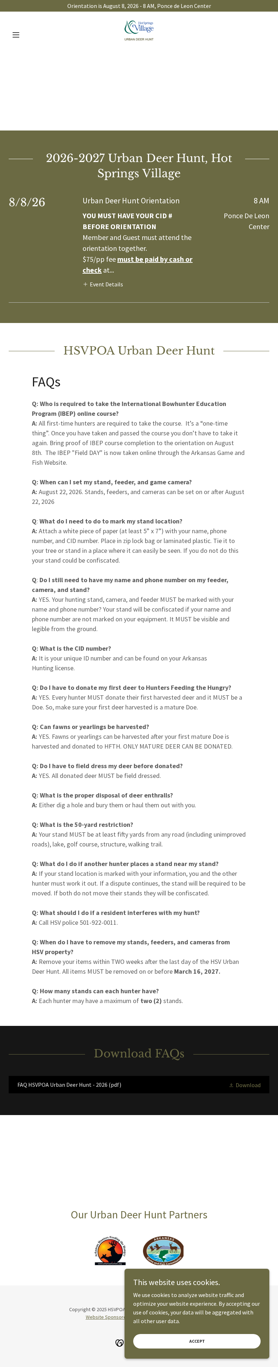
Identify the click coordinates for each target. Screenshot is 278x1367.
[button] (28, 35)
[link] (139, 34)
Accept (197, 1341)
